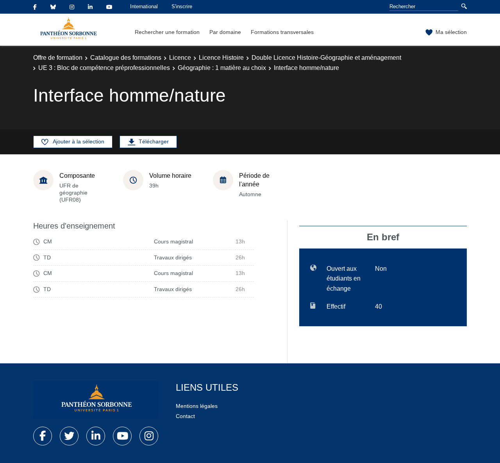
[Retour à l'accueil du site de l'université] (95, 399)
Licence (180, 57)
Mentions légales (197, 406)
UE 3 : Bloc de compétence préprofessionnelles (104, 67)
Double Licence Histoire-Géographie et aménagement (326, 57)
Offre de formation (57, 57)
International (144, 6)
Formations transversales (282, 32)
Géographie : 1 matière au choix (222, 67)
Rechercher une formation (167, 32)
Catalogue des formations (125, 57)
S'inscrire (181, 6)
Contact (185, 416)
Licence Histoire (221, 57)
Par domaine (225, 32)
